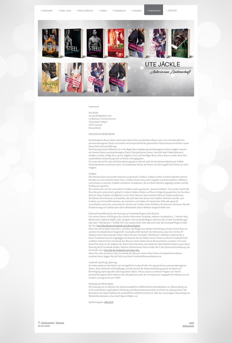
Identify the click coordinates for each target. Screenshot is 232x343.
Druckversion (47, 322)
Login (191, 322)
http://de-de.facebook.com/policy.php (121, 250)
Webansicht (188, 325)
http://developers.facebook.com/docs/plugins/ (118, 225)
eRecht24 (108, 302)
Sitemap (60, 322)
